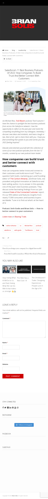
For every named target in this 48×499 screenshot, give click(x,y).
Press (39, 81)
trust (37, 230)
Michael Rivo (28, 226)
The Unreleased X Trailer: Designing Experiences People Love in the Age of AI (38, 283)
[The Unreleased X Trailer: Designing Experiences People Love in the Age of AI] (39, 270)
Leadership (22, 50)
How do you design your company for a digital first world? (21, 248)
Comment (6, 318)
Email (4, 353)
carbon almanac (11, 226)
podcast (38, 226)
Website (5, 364)
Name (5, 343)
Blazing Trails (20, 216)
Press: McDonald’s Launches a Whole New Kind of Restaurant (25, 254)
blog (13, 50)
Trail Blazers (20, 121)
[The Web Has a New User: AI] (24, 270)
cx (20, 226)
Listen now (7, 216)
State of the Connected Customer (24, 192)
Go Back (8, 59)
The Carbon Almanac (19, 178)
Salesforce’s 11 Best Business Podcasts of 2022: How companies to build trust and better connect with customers (24, 74)
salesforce (7, 230)
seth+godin (17, 230)
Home (6, 50)
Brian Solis (24, 23)
